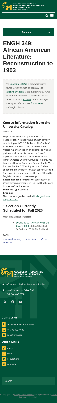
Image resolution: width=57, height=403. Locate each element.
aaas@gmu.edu (14, 334)
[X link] (5, 302)
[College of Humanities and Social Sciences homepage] (24, 271)
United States (31, 239)
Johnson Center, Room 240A (20, 324)
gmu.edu (11, 363)
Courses (26, 32)
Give (9, 353)
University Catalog (18, 83)
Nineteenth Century (12, 239)
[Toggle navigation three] (52, 15)
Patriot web (36, 103)
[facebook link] (13, 302)
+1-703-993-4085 (15, 329)
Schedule (27, 99)
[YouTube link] (21, 302)
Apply (10, 348)
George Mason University (24, 394)
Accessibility (33, 397)
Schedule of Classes (15, 91)
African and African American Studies (25, 284)
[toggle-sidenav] (48, 32)
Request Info (13, 358)
